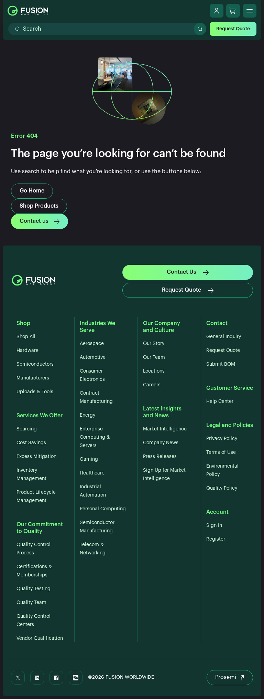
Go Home (32, 191)
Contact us (34, 221)
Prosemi (225, 677)
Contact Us (181, 272)
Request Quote (233, 29)
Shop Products (39, 206)
